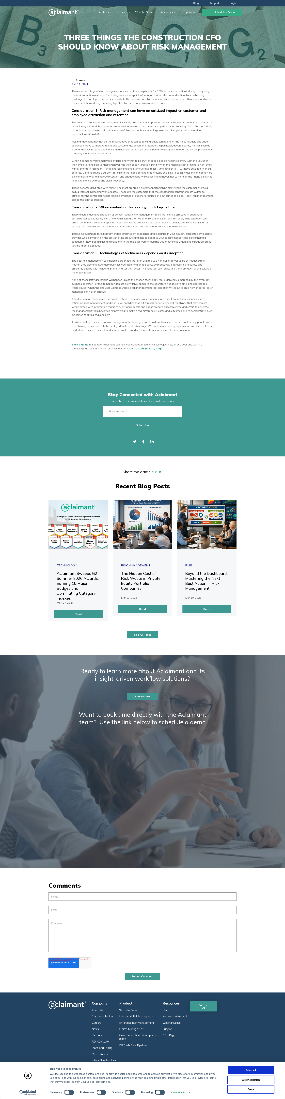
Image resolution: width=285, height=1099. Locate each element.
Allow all (251, 1070)
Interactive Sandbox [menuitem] (104, 1060)
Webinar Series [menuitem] (172, 1022)
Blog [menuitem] (196, 3)
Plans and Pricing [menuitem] (102, 1047)
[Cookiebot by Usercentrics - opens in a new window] (28, 1092)
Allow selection (251, 1079)
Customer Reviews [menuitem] (103, 1016)
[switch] (100, 1092)
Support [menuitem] (214, 3)
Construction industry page (144, 348)
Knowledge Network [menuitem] (175, 1016)
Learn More (142, 696)
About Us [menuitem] (97, 1010)
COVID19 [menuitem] (168, 1035)
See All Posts (142, 634)
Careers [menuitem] (96, 1022)
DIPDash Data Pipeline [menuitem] (132, 1045)
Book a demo (80, 344)
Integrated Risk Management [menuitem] (137, 1016)
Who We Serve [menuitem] (128, 1010)
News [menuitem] (95, 1029)
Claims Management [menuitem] (131, 1029)
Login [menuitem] (233, 3)
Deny (251, 1089)
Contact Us (203, 1006)
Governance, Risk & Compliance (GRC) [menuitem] (138, 1037)
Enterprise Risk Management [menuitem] (136, 1022)
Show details (178, 1092)
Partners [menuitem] (97, 1035)
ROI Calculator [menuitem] (101, 1041)
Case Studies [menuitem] (100, 1054)
